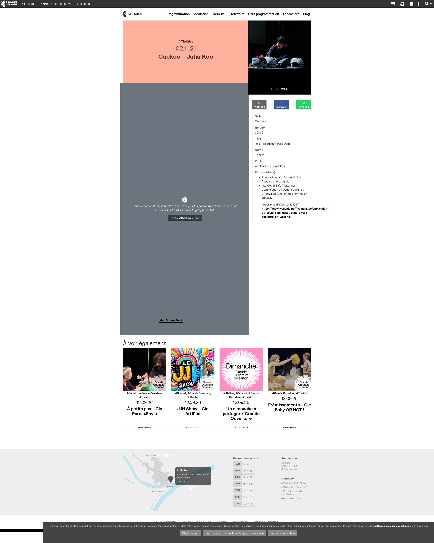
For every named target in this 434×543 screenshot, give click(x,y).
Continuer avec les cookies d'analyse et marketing (234, 533)
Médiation (201, 14)
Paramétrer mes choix (185, 217)
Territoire (237, 14)
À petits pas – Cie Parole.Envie (144, 411)
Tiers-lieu (219, 14)
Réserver (279, 89)
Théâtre (187, 41)
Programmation (178, 14)
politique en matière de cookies (391, 526)
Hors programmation (263, 14)
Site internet (290, 469)
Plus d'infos (144, 427)
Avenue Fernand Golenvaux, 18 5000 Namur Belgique (193, 477)
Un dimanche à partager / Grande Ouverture (241, 413)
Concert (133, 393)
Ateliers (229, 393)
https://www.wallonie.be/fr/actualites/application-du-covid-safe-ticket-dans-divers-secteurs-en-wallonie (295, 212)
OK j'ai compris (190, 533)
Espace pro (291, 14)
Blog (306, 14)
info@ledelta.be (292, 498)
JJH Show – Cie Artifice (193, 411)
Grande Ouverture (151, 393)
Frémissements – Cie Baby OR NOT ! (289, 407)
